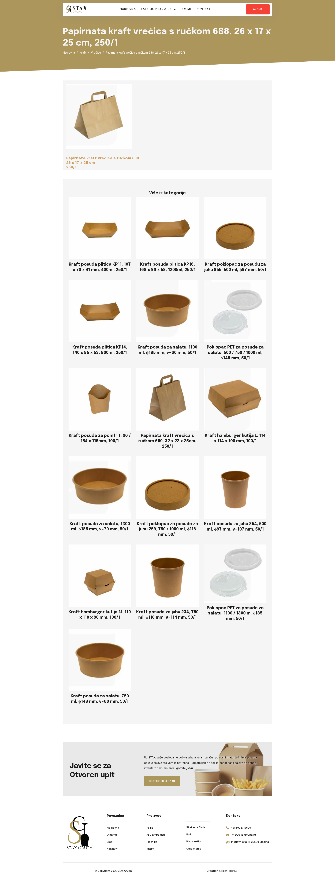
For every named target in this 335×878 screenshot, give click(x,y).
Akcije (186, 9)
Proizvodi (154, 815)
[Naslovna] (76, 9)
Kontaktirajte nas (162, 781)
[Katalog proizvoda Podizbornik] (174, 9)
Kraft (83, 52)
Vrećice (96, 52)
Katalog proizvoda (156, 9)
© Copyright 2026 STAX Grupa (113, 871)
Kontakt (203, 9)
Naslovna (128, 9)
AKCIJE (258, 9)
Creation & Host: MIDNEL (222, 871)
